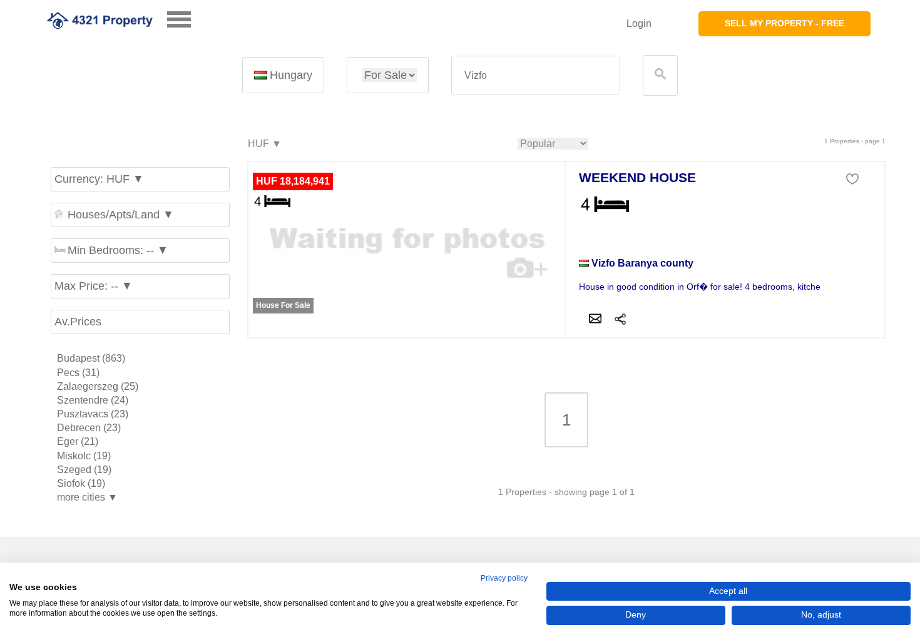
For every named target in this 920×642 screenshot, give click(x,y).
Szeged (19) (84, 469)
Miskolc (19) (84, 456)
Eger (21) (77, 441)
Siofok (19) (81, 483)
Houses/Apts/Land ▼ (121, 214)
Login (639, 23)
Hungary (291, 75)
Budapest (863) (91, 358)
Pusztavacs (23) (92, 414)
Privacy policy (504, 578)
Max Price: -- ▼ (93, 286)
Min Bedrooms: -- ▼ (118, 250)
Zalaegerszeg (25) (97, 386)
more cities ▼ (87, 497)
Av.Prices (77, 321)
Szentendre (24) (92, 400)
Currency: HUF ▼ (99, 179)
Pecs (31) (78, 372)
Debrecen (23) (89, 427)
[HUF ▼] (264, 144)
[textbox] (535, 75)
